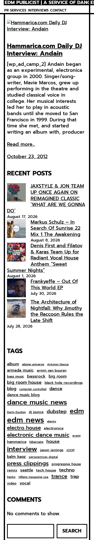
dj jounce (36, 412)
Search (71, 530)
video (12, 483)
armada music (20, 370)
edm (77, 411)
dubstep (57, 411)
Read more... (21, 144)
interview (22, 449)
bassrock (36, 376)
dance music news (37, 402)
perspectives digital (43, 457)
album (13, 364)
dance (55, 388)
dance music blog (23, 395)
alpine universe (33, 365)
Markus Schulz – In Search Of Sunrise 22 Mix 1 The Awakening (55, 228)
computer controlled (32, 389)
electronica (53, 428)
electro (51, 421)
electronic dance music (38, 435)
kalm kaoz (16, 456)
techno (67, 470)
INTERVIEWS (38, 10)
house (53, 441)
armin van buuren (51, 370)
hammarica (16, 441)
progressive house (66, 464)
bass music (15, 377)
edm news (25, 420)
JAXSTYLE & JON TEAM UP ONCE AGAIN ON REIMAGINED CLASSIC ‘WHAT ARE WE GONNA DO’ (46, 198)
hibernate (36, 442)
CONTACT (58, 10)
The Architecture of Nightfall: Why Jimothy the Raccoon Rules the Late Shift (57, 311)
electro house (24, 428)
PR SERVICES (15, 10)
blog (11, 389)
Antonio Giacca (58, 364)
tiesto (11, 477)
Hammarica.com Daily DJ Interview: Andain (44, 49)
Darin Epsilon (16, 412)
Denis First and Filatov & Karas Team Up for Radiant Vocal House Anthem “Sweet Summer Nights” (44, 258)
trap (74, 476)
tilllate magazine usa (33, 477)
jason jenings (51, 450)
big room (58, 376)
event (76, 436)
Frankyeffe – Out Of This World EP (54, 284)
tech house (46, 470)
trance (59, 476)
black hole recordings (64, 383)
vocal (25, 483)
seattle (26, 470)
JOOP (70, 450)
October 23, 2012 (27, 156)
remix (12, 470)
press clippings (28, 463)
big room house (24, 382)
